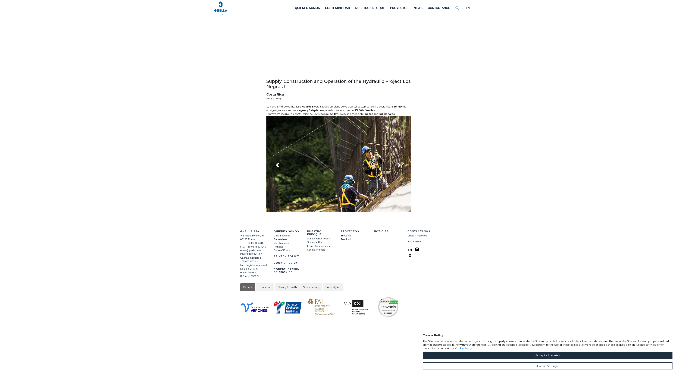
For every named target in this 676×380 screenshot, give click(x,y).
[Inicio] (221, 8)
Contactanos (439, 8)
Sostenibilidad (337, 8)
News (418, 8)
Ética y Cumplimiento (319, 246)
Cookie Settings (547, 366)
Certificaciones (282, 243)
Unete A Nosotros (417, 235)
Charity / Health (287, 287)
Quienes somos (307, 8)
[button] (338, 164)
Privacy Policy (286, 256)
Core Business (282, 235)
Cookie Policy (286, 262)
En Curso (346, 235)
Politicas (278, 246)
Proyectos (399, 8)
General (247, 287)
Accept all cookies (547, 355)
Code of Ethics (282, 250)
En (468, 8)
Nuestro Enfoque (370, 8)
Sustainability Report (318, 238)
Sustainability (314, 242)
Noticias (381, 231)
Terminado (346, 239)
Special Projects (316, 249)
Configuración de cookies (286, 271)
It (473, 8)
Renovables (280, 239)
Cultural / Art (333, 287)
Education (265, 287)
